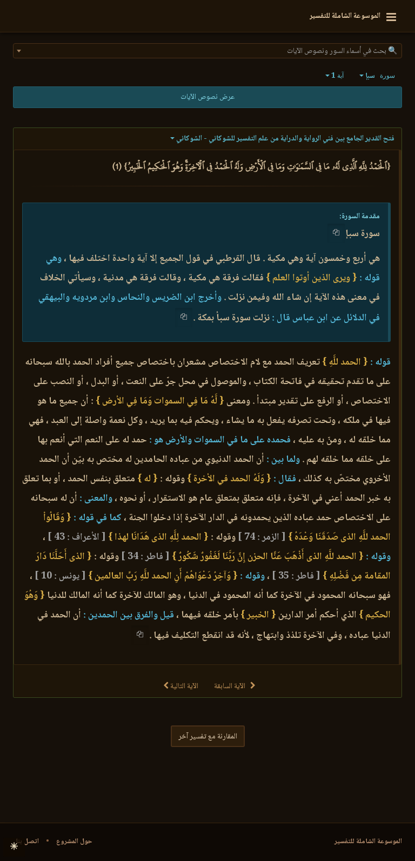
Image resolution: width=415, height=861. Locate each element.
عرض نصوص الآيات (207, 97)
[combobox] (207, 50)
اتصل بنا (27, 841)
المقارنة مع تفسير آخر (207, 736)
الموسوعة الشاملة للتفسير (368, 841)
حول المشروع (74, 841)
